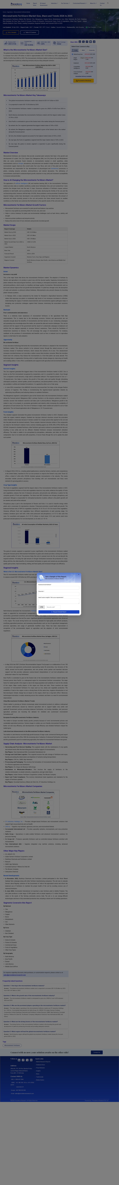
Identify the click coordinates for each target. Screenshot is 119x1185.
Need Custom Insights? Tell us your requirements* (50, 597)
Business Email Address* (44, 584)
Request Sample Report (58, 612)
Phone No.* (41, 591)
